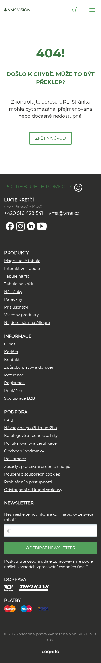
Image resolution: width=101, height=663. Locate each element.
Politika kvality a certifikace (30, 443)
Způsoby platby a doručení (29, 367)
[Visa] (45, 608)
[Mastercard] (12, 608)
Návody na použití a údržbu (30, 427)
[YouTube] (42, 226)
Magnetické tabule (22, 260)
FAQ (8, 419)
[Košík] (74, 10)
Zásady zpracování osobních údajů (37, 466)
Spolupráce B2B (19, 398)
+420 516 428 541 (23, 213)
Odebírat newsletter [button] (50, 547)
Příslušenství (16, 307)
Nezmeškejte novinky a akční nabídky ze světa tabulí (48, 517)
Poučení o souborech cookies (32, 474)
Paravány (13, 299)
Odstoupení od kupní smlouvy (33, 489)
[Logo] (17, 10)
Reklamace (15, 458)
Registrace (14, 382)
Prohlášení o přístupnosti (28, 481)
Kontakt (12, 359)
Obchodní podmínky (24, 450)
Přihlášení (13, 390)
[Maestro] (29, 608)
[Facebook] (10, 226)
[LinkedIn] (31, 226)
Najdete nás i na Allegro (27, 322)
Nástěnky (13, 291)
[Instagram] (20, 226)
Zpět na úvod (50, 138)
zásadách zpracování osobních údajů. (53, 566)
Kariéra (11, 351)
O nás (9, 344)
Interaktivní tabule (22, 268)
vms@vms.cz (64, 213)
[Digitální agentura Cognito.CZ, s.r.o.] (50, 651)
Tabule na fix (16, 276)
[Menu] (92, 10)
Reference (14, 375)
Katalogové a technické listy (31, 435)
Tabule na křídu (19, 283)
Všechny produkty (21, 314)
